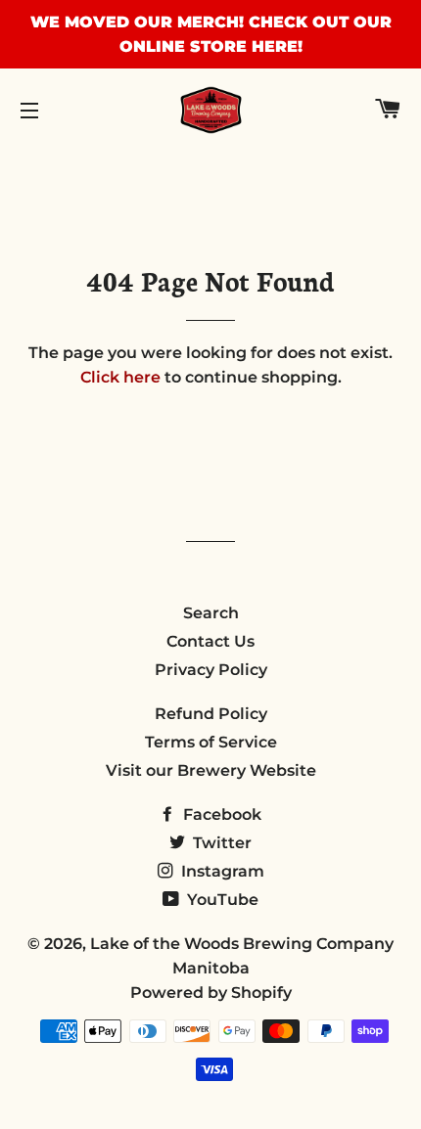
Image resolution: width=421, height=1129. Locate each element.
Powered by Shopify (211, 992)
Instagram (220, 871)
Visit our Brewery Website (211, 770)
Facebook (220, 814)
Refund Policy (211, 713)
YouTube (220, 899)
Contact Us (210, 641)
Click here (120, 377)
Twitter (220, 843)
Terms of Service (211, 742)
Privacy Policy (211, 669)
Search (211, 613)
